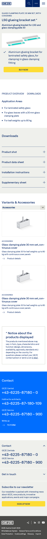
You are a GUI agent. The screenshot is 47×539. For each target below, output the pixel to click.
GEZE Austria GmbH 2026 (10, 528)
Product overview (13, 93)
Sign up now (23, 504)
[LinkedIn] (35, 522)
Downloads (34, 93)
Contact (6, 445)
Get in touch (9, 474)
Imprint (38, 534)
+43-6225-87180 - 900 (22, 414)
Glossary (30, 534)
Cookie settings (20, 534)
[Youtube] (43, 522)
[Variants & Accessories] (23, 208)
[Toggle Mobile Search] (29, 3)
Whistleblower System (9, 531)
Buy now (23, 70)
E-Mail (35, 358)
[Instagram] (39, 522)
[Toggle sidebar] (36, 3)
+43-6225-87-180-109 (21, 403)
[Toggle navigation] (43, 3)
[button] (28, 523)
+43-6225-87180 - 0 (20, 392)
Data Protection (7, 534)
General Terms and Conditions (30, 531)
